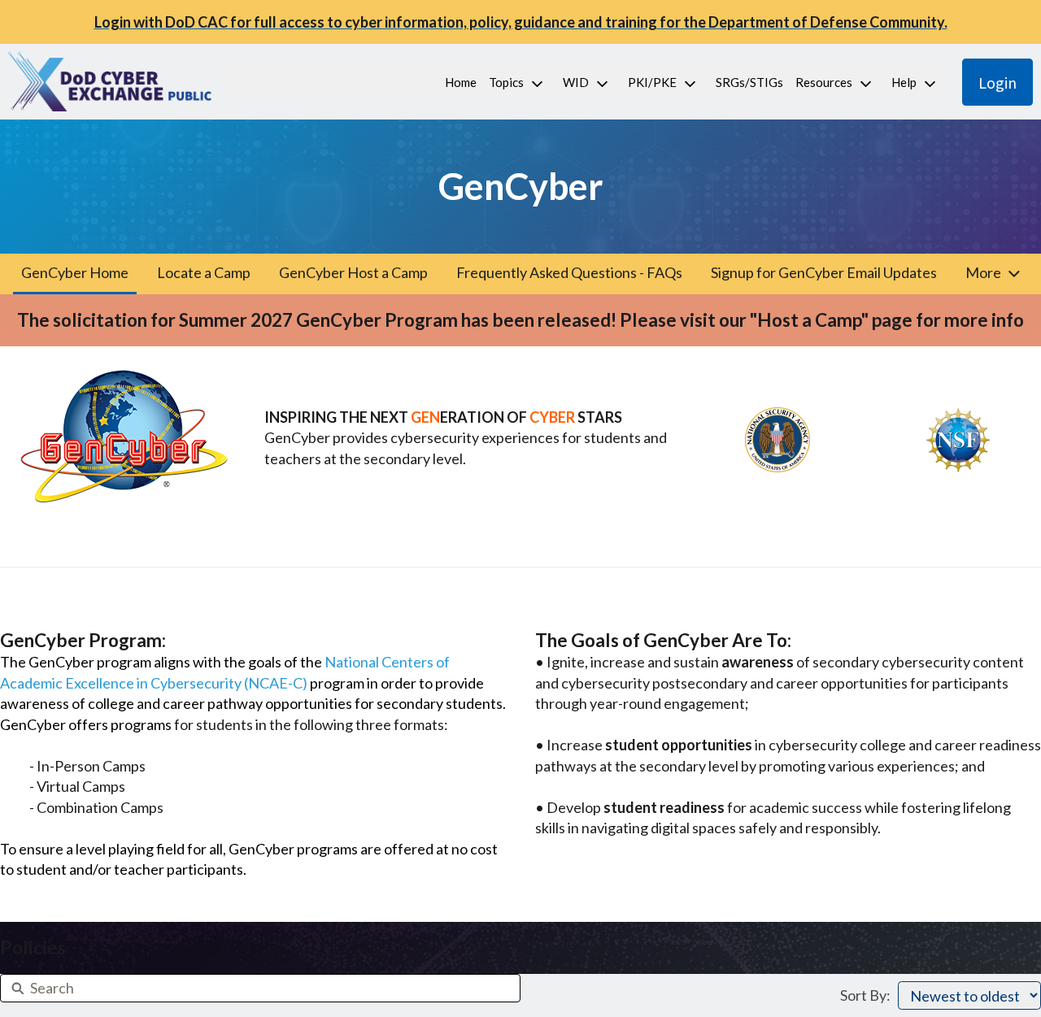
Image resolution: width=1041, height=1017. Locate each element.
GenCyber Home (74, 272)
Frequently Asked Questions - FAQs (569, 272)
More (983, 272)
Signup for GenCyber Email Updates (824, 272)
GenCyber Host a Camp (353, 272)
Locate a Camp (203, 272)
